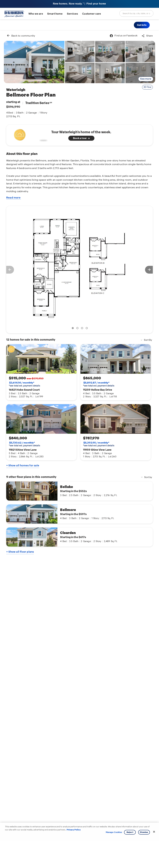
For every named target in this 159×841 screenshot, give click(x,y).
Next (150, 270)
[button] (142, 25)
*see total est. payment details (24, 384)
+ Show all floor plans (20, 551)
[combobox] (136, 13)
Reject (130, 832)
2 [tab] (78, 328)
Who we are (35, 14)
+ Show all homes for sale (22, 465)
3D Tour (147, 87)
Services (72, 14)
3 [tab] (82, 328)
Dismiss (144, 832)
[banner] (79, 4)
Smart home (55, 14)
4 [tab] (87, 328)
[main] (79, 435)
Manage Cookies (114, 832)
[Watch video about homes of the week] (29, 134)
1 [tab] (73, 328)
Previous (8, 270)
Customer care (91, 14)
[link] (34, 62)
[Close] (154, 832)
